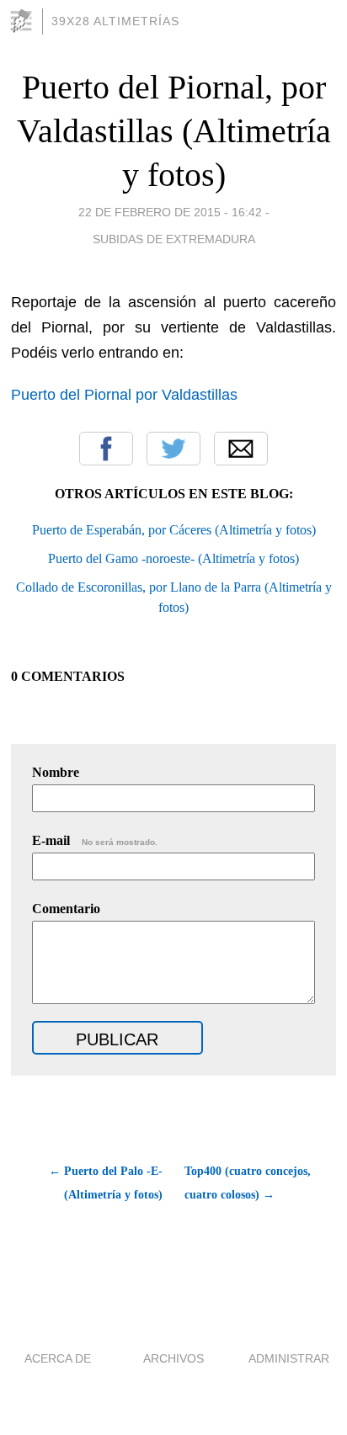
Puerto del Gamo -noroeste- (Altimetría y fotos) (173, 558)
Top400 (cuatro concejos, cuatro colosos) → (247, 1183)
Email (241, 448)
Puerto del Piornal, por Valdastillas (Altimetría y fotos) (174, 131)
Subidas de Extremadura (174, 239)
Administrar (288, 1358)
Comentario (66, 908)
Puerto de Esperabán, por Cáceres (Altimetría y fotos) (174, 530)
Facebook (106, 448)
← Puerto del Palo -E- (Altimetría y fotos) (106, 1183)
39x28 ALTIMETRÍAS (115, 21)
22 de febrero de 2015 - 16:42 (170, 212)
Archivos (173, 1358)
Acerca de (57, 1358)
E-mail (94, 840)
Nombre (55, 772)
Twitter (173, 448)
